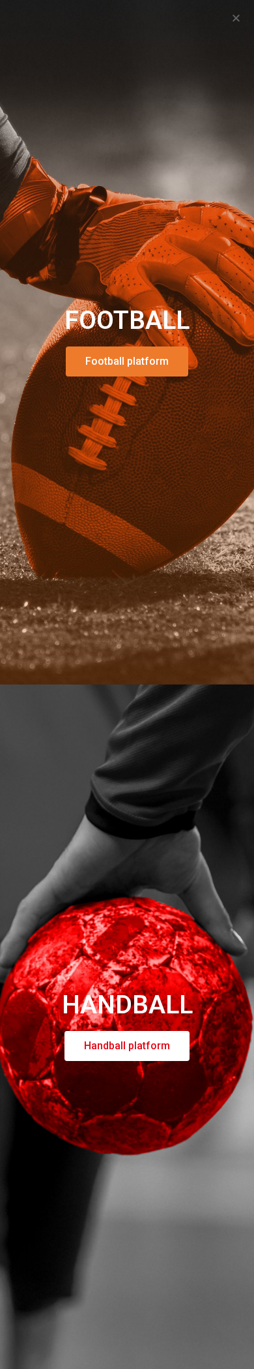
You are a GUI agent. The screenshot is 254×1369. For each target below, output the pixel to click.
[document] (127, 684)
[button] (236, 18)
